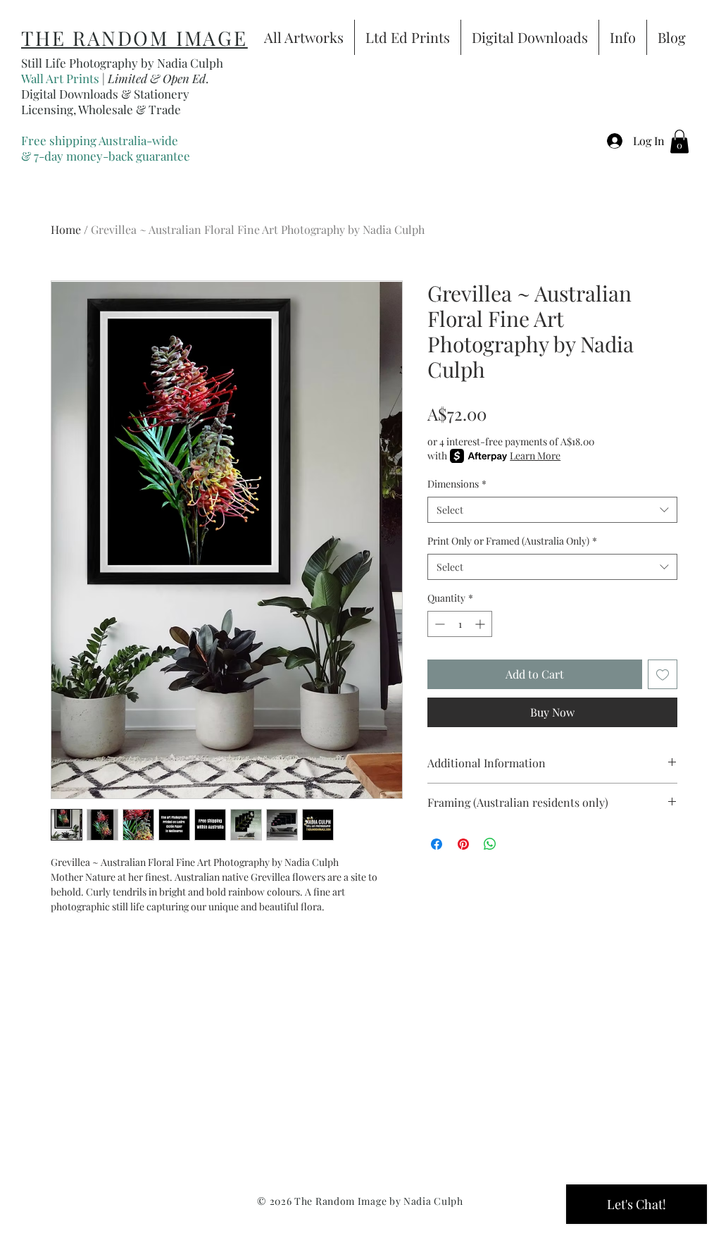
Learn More (535, 455)
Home (66, 229)
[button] (679, 141)
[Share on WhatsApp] (490, 844)
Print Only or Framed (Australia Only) (512, 540)
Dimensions (457, 483)
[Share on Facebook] (436, 844)
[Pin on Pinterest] (463, 844)
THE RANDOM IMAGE (134, 38)
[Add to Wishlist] (662, 674)
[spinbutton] (459, 624)
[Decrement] (438, 624)
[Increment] (481, 624)
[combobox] (552, 510)
